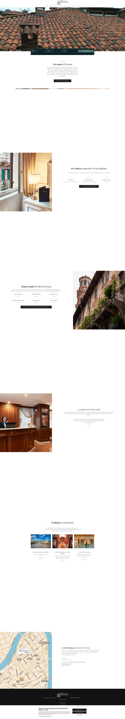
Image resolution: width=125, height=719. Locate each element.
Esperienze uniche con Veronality (41, 552)
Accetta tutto (79, 709)
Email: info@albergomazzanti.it (75, 697)
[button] (39, 51)
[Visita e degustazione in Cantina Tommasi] (62, 541)
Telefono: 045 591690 (62, 699)
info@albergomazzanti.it (68, 663)
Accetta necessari (79, 712)
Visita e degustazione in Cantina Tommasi (62, 552)
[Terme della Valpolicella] (84, 541)
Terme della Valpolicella (84, 552)
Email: (63, 663)
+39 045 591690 (67, 665)
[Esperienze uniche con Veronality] (41, 541)
